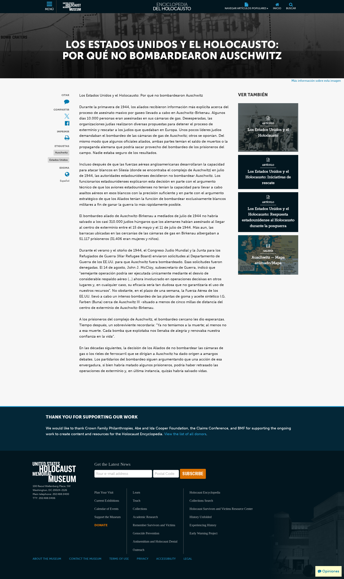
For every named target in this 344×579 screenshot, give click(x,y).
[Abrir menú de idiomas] (67, 174)
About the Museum (47, 558)
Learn (136, 492)
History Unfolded (201, 517)
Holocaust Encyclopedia (205, 492)
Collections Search (201, 500)
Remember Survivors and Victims (154, 525)
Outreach (138, 550)
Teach (136, 500)
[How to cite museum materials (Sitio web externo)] (66, 102)
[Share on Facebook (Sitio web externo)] (67, 123)
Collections (140, 508)
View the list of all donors (185, 434)
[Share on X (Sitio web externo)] (66, 116)
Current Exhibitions (106, 500)
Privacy (142, 558)
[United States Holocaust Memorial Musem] (54, 472)
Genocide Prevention (146, 533)
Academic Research (145, 517)
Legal (188, 558)
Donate (101, 525)
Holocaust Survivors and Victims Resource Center (221, 508)
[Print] (66, 138)
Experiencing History (203, 525)
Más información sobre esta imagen (316, 80)
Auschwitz (61, 152)
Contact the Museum (85, 558)
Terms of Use (119, 558)
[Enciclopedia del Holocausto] (172, 6)
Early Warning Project (203, 533)
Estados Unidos (58, 159)
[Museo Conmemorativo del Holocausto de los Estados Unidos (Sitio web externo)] (72, 6)
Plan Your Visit (103, 492)
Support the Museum (107, 517)
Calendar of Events (106, 508)
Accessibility (166, 558)
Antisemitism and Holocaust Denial (155, 541)
